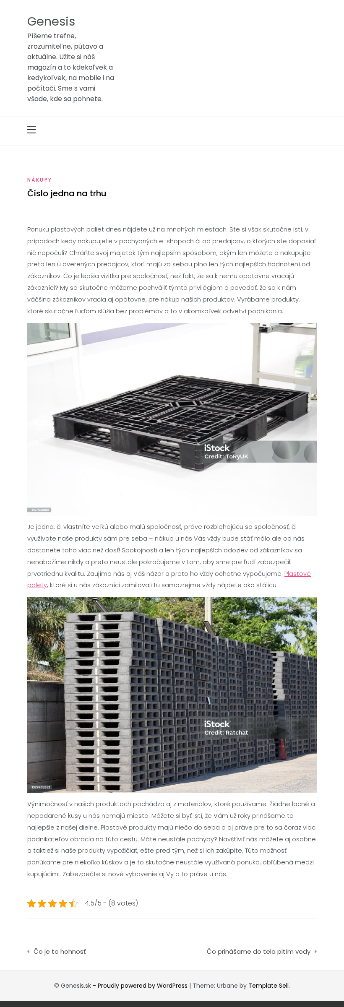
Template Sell (268, 985)
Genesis (51, 21)
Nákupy (39, 179)
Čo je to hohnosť (60, 951)
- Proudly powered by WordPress (141, 985)
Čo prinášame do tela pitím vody (258, 951)
